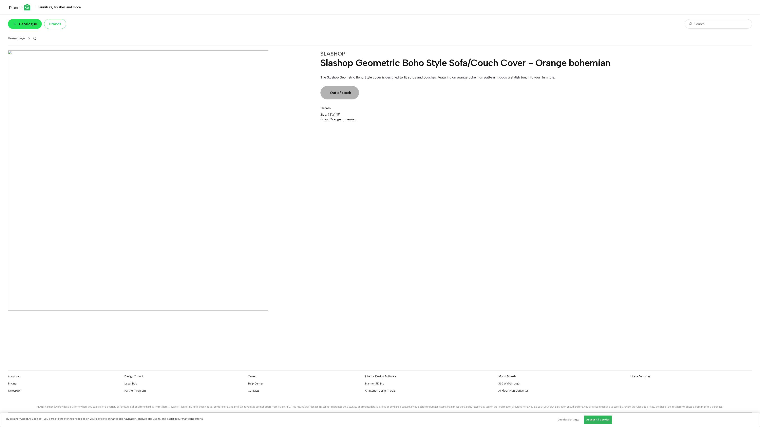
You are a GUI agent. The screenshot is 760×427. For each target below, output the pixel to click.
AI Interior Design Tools (380, 390)
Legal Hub (130, 383)
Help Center (255, 383)
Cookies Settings (568, 419)
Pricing (12, 383)
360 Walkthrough (509, 383)
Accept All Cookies (598, 419)
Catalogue (28, 24)
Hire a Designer (640, 376)
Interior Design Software (380, 376)
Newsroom (15, 390)
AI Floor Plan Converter (513, 390)
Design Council (133, 376)
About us (13, 376)
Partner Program (135, 390)
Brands (55, 24)
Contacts (253, 390)
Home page (16, 38)
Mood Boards (507, 376)
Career (252, 376)
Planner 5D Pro (375, 383)
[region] (380, 420)
